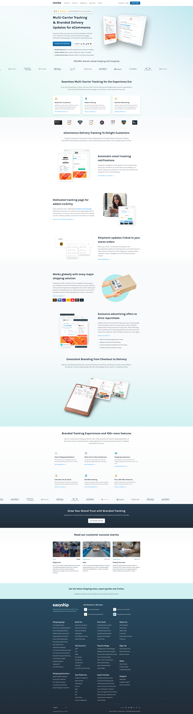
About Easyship (123, 625)
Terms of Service (113, 711)
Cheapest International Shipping (106, 651)
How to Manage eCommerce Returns (107, 692)
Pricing (100, 3)
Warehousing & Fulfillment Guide (106, 694)
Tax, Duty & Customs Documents (62, 650)
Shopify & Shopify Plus (81, 678)
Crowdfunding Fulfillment (60, 685)
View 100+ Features (58, 667)
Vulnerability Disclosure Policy (133, 711)
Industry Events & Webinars (105, 697)
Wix (76, 694)
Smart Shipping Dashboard (60, 630)
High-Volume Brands (80, 628)
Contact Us (122, 639)
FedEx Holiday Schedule (103, 665)
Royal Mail (78, 665)
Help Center (122, 679)
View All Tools (100, 639)
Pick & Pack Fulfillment (59, 679)
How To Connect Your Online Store (106, 686)
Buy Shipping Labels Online (60, 642)
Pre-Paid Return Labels (59, 658)
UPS (76, 651)
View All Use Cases (80, 639)
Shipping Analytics (58, 661)
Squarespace (78, 683)
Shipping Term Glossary (103, 636)
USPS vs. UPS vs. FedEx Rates (105, 660)
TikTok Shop (78, 697)
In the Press (122, 633)
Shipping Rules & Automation (61, 633)
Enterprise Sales (123, 666)
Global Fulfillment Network (60, 676)
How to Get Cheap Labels (104, 657)
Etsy (76, 692)
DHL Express (78, 657)
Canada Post (78, 660)
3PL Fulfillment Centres (59, 682)
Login (127, 3)
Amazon (77, 686)
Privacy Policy (121, 711)
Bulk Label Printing (58, 644)
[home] (57, 3)
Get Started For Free (96, 520)
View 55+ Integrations (81, 700)
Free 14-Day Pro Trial (124, 648)
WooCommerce (79, 680)
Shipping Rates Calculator (104, 625)
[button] (67, 3)
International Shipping (59, 647)
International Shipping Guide (105, 680)
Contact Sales (123, 664)
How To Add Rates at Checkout (105, 689)
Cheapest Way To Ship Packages (106, 648)
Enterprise (121, 3)
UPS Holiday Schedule (103, 662)
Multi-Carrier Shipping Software (61, 628)
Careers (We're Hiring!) (125, 636)
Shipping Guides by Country (105, 678)
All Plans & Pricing (124, 651)
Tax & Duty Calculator (103, 628)
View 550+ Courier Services (82, 668)
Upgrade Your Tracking (62, 43)
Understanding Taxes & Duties (105, 683)
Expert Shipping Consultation (61, 687)
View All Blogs (101, 668)
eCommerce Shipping (81, 625)
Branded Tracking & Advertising (61, 655)
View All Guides (101, 700)
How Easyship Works (58, 625)
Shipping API (56, 664)
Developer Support (124, 682)
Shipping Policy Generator (104, 633)
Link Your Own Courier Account (61, 653)
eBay (76, 689)
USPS (76, 648)
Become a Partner (124, 654)
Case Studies (123, 628)
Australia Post (79, 662)
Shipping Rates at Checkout (60, 636)
